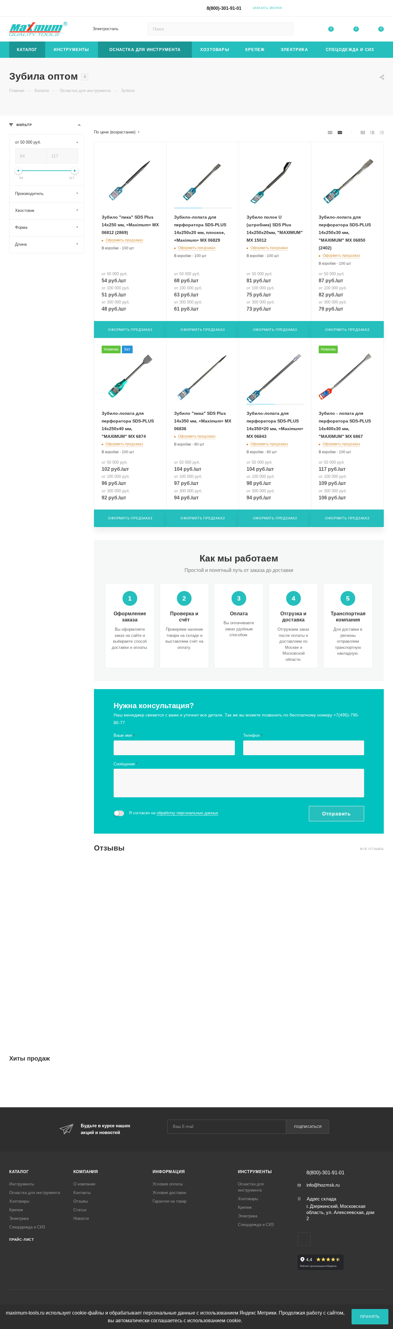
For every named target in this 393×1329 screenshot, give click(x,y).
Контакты (82, 1192)
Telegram (328, 7)
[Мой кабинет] (381, 9)
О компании (84, 1184)
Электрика (19, 1218)
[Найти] (286, 28)
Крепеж (16, 1210)
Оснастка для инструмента (34, 1192)
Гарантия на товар (169, 1201)
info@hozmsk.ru (323, 1185)
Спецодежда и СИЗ (27, 1227)
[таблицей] (382, 132)
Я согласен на (173, 813)
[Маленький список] (330, 132)
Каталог (19, 1171)
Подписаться (308, 1127)
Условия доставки (169, 1192)
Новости (81, 1218)
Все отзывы (372, 849)
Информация (169, 1171)
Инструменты (21, 1184)
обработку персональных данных (187, 813)
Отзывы (80, 1201)
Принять (370, 1317)
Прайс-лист (21, 1239)
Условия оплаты (168, 1184)
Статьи (79, 1210)
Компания (85, 1171)
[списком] (372, 132)
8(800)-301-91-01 (224, 8)
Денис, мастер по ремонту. (322, 892)
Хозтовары (19, 1201)
